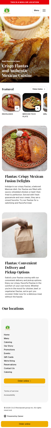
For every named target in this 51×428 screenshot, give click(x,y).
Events (7, 353)
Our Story (8, 346)
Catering (8, 342)
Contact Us (9, 368)
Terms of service (11, 391)
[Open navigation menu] (44, 10)
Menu (36, 10)
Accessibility (9, 395)
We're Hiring (9, 361)
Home (6, 334)
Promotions (9, 349)
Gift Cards (8, 357)
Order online (24, 424)
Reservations (10, 364)
